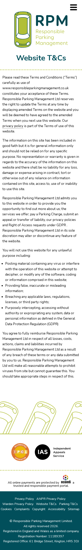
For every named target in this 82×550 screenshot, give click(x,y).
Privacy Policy (24, 499)
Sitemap (73, 509)
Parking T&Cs (68, 504)
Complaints (22, 509)
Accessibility (56, 509)
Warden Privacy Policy (17, 504)
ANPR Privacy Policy (50, 499)
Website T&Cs (46, 504)
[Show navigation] (73, 7)
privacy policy (12, 126)
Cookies (6, 509)
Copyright (38, 509)
